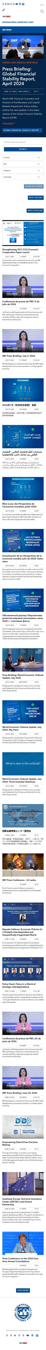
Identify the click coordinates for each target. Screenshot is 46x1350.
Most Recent (35, 197)
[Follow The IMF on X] (3, 4)
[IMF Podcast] (20, 4)
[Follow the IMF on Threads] (14, 4)
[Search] (42, 11)
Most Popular (35, 210)
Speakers (8, 124)
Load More (23, 1290)
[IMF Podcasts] (32, 1335)
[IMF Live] (6, 16)
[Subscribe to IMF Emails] (23, 4)
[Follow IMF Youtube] (17, 4)
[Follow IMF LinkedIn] (8, 4)
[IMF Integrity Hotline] (3, 10)
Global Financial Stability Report (21, 130)
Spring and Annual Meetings (20, 63)
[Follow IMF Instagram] (11, 4)
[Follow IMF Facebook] (6, 4)
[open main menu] (42, 5)
